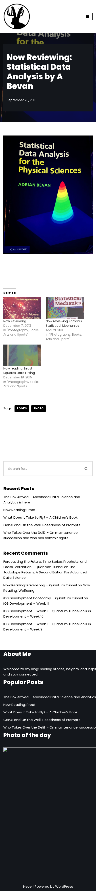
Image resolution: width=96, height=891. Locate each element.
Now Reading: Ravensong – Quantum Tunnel (40, 585)
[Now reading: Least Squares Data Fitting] (22, 355)
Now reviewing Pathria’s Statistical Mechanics (64, 323)
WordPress (64, 886)
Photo (38, 408)
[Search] (86, 468)
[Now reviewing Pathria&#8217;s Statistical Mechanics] (65, 308)
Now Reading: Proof (19, 509)
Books (22, 408)
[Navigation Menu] (87, 16)
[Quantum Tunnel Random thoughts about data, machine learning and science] (16, 16)
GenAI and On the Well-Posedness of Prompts (41, 525)
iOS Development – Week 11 (26, 603)
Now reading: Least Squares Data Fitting (19, 370)
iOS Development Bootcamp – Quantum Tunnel (43, 598)
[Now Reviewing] (22, 308)
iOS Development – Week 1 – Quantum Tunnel (41, 611)
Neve (27, 886)
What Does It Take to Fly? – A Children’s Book (40, 517)
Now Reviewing (14, 321)
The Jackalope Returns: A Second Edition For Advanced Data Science (45, 572)
